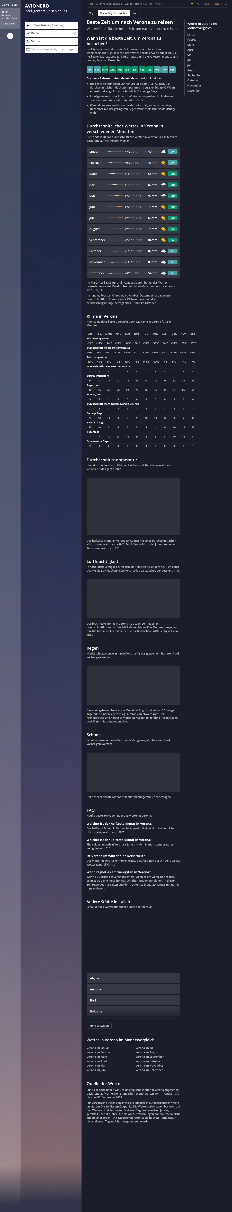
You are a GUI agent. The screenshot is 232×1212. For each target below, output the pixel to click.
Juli (135, 69)
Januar (191, 34)
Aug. (142, 69)
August (192, 70)
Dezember (194, 90)
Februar (192, 39)
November (194, 85)
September (194, 75)
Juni (127, 69)
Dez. (172, 69)
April (190, 50)
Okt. (157, 69)
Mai (120, 69)
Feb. (97, 69)
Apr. (112, 69)
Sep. (150, 69)
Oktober (192, 80)
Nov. (164, 69)
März (105, 69)
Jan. (90, 69)
